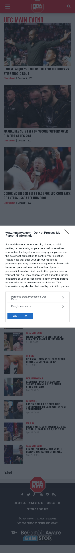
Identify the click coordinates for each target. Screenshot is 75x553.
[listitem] (37, 297)
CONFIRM (20, 315)
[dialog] (37, 276)
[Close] (67, 233)
